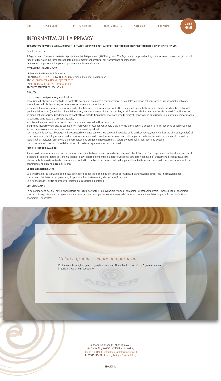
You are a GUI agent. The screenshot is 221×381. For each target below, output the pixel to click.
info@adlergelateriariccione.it (120, 351)
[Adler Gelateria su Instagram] (114, 373)
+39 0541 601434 (93, 351)
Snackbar (139, 26)
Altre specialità (113, 26)
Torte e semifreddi (81, 26)
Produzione (51, 26)
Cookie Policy (128, 355)
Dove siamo (163, 26)
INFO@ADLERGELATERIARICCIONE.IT (53, 83)
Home (30, 26)
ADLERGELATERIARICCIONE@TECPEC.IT (52, 80)
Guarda (188, 26)
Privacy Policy (111, 355)
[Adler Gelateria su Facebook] (106, 373)
